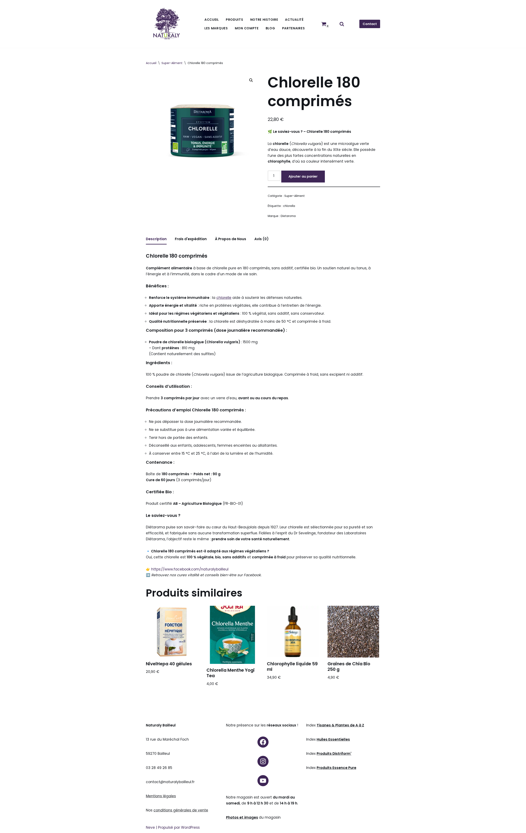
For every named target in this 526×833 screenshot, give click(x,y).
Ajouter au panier (303, 176)
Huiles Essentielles (333, 739)
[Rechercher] (341, 24)
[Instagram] (263, 761)
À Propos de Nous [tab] (230, 238)
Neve (150, 827)
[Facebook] (263, 742)
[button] (251, 80)
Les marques (216, 28)
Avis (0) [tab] (261, 238)
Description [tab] (156, 238)
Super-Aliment (171, 63)
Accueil (211, 19)
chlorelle (223, 297)
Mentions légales (161, 796)
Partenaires (293, 28)
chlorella (289, 206)
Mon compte (247, 28)
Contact (370, 24)
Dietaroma (288, 216)
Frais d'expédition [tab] (191, 238)
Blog (270, 28)
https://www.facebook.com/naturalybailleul (189, 569)
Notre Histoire (264, 19)
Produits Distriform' (334, 753)
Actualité (294, 19)
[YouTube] (263, 780)
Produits (234, 19)
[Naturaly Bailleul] (166, 24)
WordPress (190, 827)
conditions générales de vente (180, 810)
